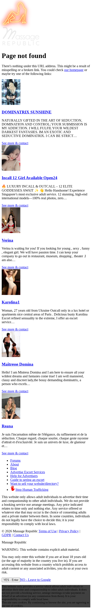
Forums (15, 460)
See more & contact (15, 143)
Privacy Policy (69, 531)
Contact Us (21, 535)
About (14, 464)
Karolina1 (11, 302)
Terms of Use (48, 531)
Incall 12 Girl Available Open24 (29, 178)
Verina (7, 240)
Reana (7, 426)
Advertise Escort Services (27, 472)
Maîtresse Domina (17, 364)
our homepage (73, 70)
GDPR (6, 535)
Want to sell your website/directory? (34, 483)
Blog (13, 468)
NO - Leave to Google (35, 580)
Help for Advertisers (24, 476)
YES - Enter (10, 580)
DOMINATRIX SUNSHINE (27, 112)
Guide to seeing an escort (27, 480)
